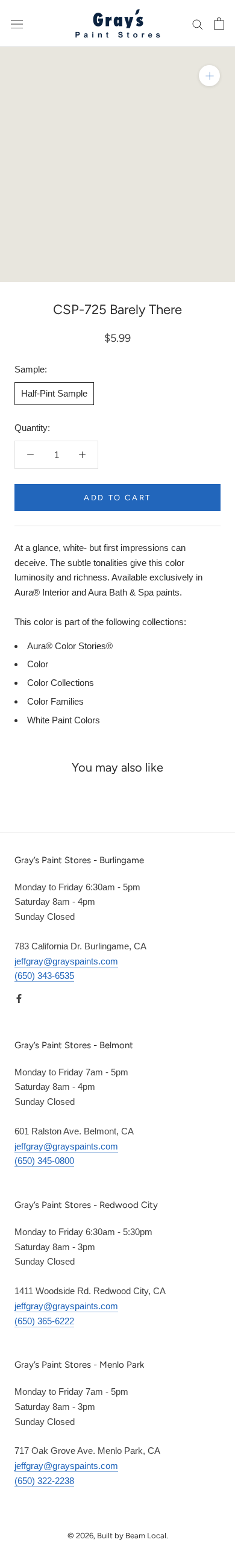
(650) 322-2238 (44, 1481)
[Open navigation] (17, 23)
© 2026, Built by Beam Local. (117, 1535)
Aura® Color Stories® (70, 646)
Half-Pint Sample (54, 393)
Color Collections (60, 683)
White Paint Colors (63, 720)
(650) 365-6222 (44, 1321)
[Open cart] (219, 23)
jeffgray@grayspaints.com (66, 961)
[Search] (197, 23)
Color (37, 664)
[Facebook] (19, 997)
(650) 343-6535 (44, 975)
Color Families (55, 701)
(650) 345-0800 (44, 1161)
